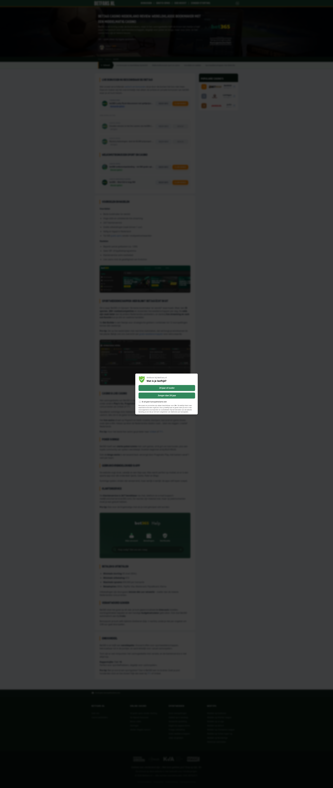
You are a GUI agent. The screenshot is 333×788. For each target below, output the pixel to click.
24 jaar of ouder (167, 388)
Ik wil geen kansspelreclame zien (154, 402)
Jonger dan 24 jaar (167, 395)
